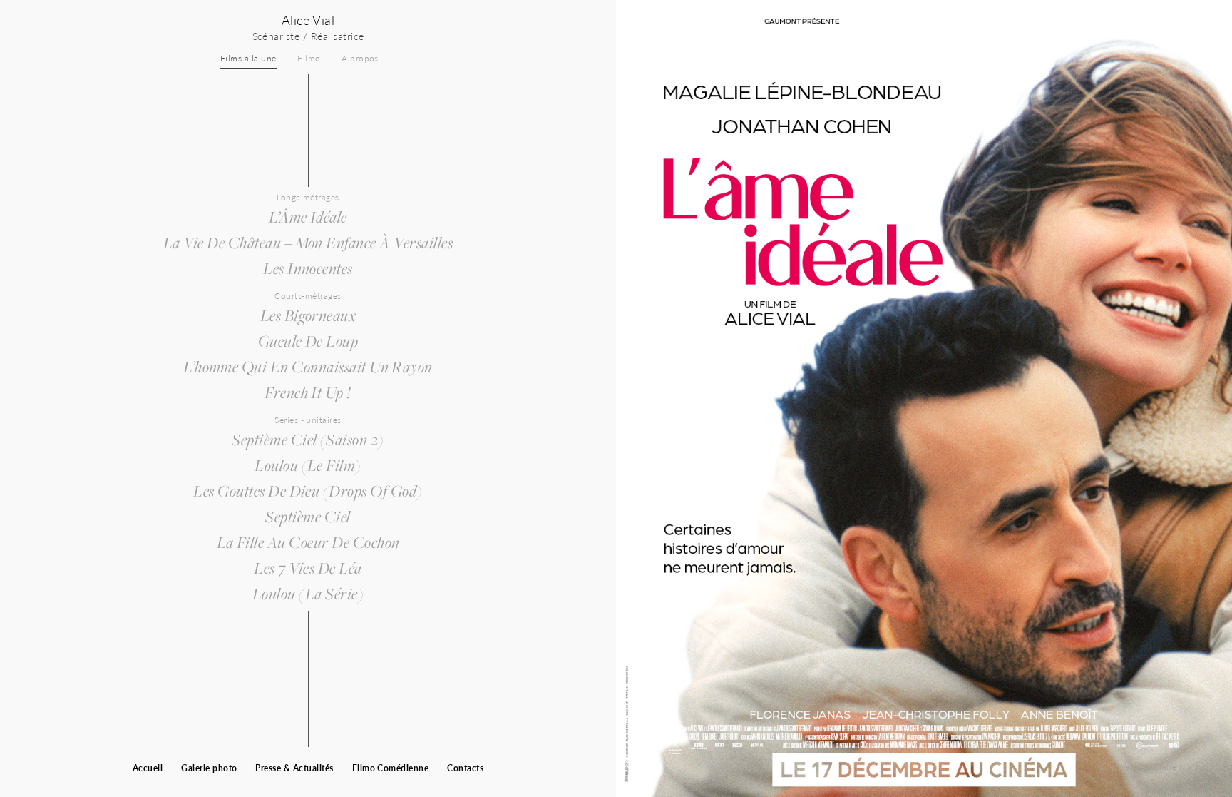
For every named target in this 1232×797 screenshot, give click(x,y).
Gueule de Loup (308, 341)
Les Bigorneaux (308, 315)
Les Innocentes (308, 268)
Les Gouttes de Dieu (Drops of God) (307, 490)
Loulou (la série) (308, 593)
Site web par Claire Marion (1154, 767)
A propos (360, 58)
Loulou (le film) (308, 465)
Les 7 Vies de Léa (307, 568)
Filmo (308, 58)
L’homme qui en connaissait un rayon (308, 366)
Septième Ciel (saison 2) (308, 439)
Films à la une (248, 58)
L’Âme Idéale (308, 216)
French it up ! (308, 392)
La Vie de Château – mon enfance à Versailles (308, 242)
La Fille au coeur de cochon (308, 542)
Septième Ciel (307, 516)
